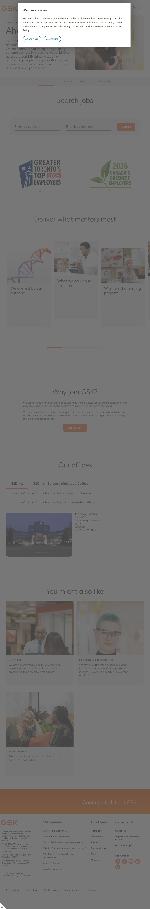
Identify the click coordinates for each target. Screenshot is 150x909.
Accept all (32, 39)
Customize (52, 39)
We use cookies (35, 10)
